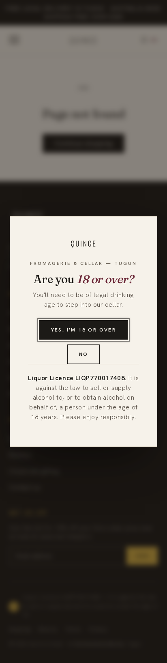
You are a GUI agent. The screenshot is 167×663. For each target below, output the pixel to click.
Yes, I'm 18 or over (83, 330)
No (83, 354)
